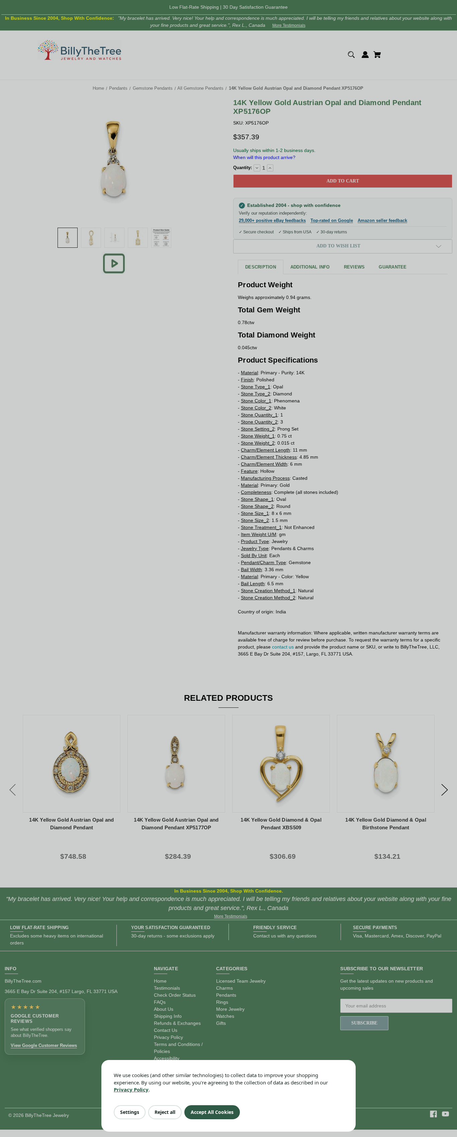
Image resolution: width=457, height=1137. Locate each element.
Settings (129, 1112)
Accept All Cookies (212, 1112)
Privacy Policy (131, 1089)
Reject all (165, 1112)
